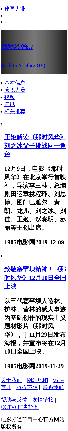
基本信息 (15, 83)
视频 (9, 97)
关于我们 (11, 380)
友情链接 (43, 400)
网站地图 (37, 380)
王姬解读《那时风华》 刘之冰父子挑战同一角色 (35, 145)
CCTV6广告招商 (20, 407)
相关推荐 (15, 111)
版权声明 (27, 387)
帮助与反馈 (14, 400)
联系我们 (53, 387)
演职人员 (15, 90)
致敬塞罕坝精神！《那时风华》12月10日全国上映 (35, 278)
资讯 (9, 104)
